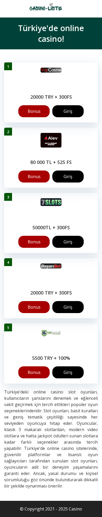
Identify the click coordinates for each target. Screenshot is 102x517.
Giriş (68, 111)
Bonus (34, 111)
